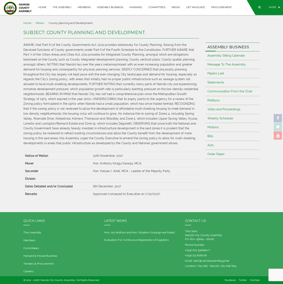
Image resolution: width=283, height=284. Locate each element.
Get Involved (195, 7)
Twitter (243, 280)
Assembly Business (110, 7)
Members (84, 7)
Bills (210, 136)
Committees (156, 7)
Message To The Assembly (226, 64)
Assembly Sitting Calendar (226, 55)
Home (42, 7)
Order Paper (216, 154)
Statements (215, 82)
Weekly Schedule (220, 118)
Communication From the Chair (229, 91)
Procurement (221, 7)
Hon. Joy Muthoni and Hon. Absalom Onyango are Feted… (140, 232)
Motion (40, 23)
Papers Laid (215, 73)
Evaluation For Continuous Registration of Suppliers (136, 239)
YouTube (255, 280)
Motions (213, 127)
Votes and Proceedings (223, 109)
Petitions (213, 100)
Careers (28, 271)
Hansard (135, 7)
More (272, 7)
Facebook (230, 280)
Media (176, 7)
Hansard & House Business (40, 255)
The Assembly (62, 7)
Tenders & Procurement (38, 263)
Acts (210, 145)
